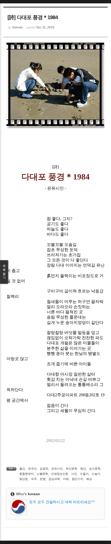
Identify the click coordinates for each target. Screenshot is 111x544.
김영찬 (44, 468)
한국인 (32, 468)
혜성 (89, 478)
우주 (34, 478)
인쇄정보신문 (59, 473)
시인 (74, 473)
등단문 (23, 478)
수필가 (84, 473)
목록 (4, 271)
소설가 (96, 473)
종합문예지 (26, 473)
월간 (22, 468)
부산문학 (71, 468)
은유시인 (57, 468)
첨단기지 (77, 478)
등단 (83, 468)
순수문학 (94, 468)
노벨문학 (42, 473)
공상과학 (54, 478)
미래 (66, 478)
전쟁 (42, 478)
